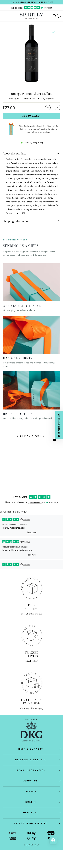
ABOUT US (31, 780)
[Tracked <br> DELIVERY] (31, 635)
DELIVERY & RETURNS (30, 759)
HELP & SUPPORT (30, 748)
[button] (59, 425)
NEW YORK (30, 812)
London (31, 791)
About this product (14, 153)
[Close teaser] (54, 440)
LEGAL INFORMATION (31, 770)
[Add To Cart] (19, 460)
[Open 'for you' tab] (53, 840)
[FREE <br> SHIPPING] (31, 588)
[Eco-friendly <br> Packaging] (31, 683)
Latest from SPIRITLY (30, 823)
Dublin (30, 802)
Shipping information (16, 221)
